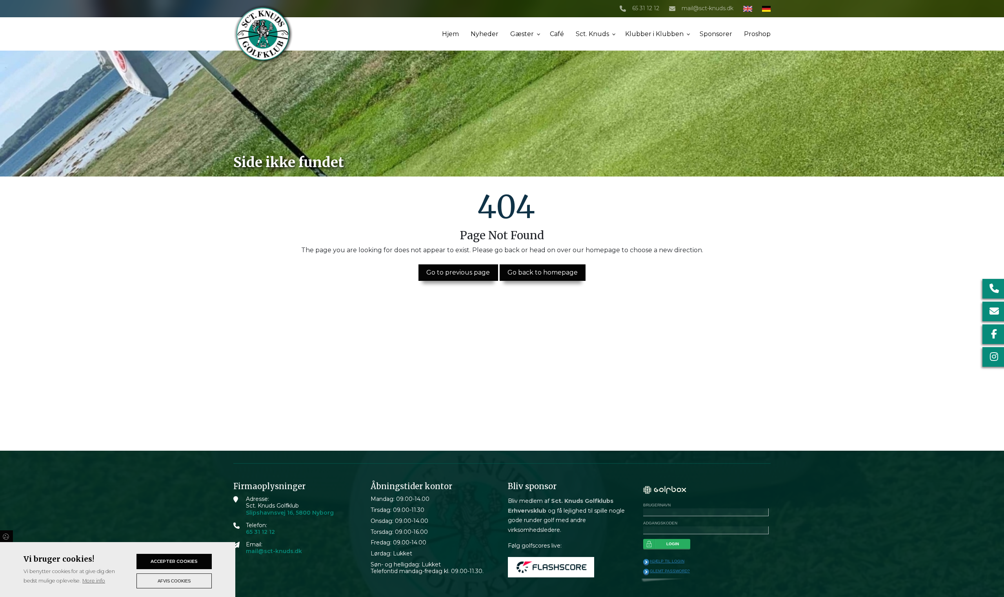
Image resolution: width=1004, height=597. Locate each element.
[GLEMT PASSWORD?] (646, 572)
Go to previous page (458, 272)
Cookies (6, 536)
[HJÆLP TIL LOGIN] (646, 562)
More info (93, 581)
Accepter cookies (174, 561)
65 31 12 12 (645, 8)
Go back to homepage (542, 272)
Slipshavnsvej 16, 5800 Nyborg (290, 513)
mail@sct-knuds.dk (707, 8)
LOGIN (672, 544)
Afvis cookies (174, 581)
